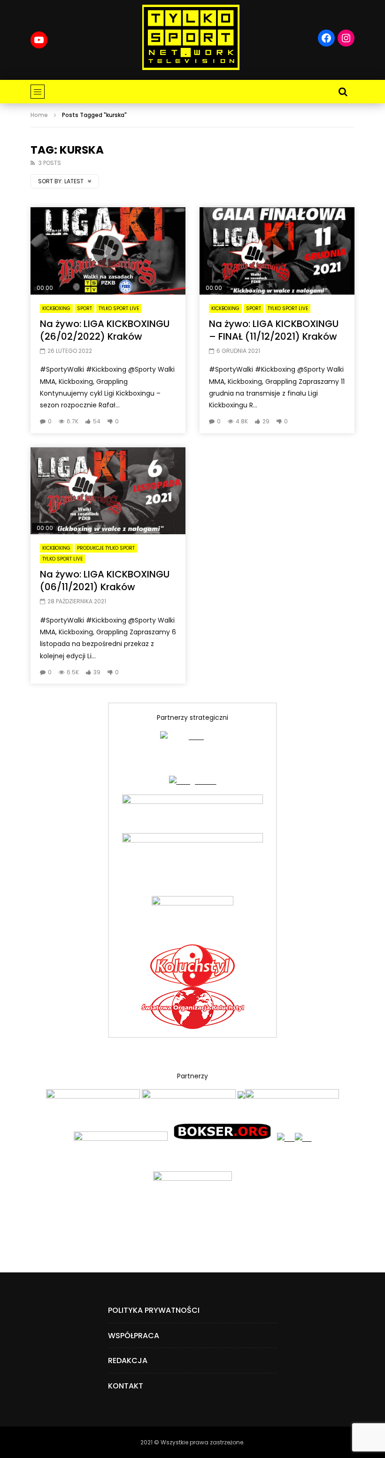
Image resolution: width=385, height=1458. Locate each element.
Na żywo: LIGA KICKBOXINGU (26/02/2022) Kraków (104, 330)
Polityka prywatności (154, 1310)
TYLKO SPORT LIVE (119, 308)
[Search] (342, 91)
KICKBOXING (56, 308)
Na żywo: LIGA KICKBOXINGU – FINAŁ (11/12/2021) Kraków (274, 330)
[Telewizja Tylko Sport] (191, 37)
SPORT (84, 308)
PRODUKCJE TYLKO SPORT (106, 548)
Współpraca (133, 1335)
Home (39, 115)
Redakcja (127, 1360)
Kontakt (125, 1385)
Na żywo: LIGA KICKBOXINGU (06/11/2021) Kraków (104, 580)
